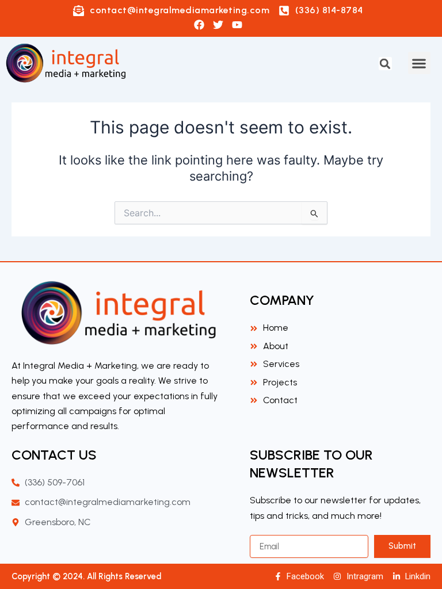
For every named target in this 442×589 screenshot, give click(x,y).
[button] (385, 63)
